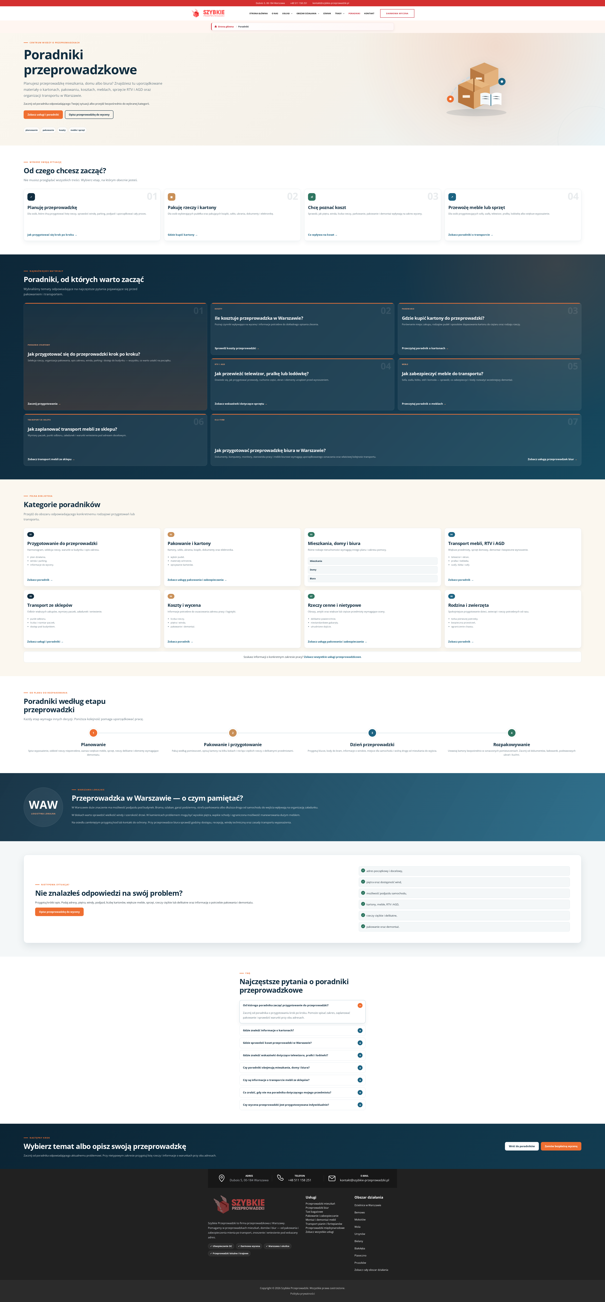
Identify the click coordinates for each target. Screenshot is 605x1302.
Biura (313, 578)
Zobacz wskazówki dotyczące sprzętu (240, 403)
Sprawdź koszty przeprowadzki (236, 348)
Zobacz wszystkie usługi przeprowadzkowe (332, 657)
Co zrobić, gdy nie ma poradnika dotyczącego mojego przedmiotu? (287, 1092)
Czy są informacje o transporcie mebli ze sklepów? (276, 1080)
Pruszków (360, 1262)
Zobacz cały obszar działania (371, 1270)
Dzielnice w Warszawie (367, 1205)
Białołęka (359, 1248)
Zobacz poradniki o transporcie (469, 234)
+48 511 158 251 (298, 3)
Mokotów (360, 1219)
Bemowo (359, 1212)
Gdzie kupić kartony (181, 234)
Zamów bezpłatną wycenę (561, 1146)
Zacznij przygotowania (43, 403)
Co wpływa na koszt (321, 234)
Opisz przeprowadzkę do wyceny (89, 114)
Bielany (358, 1241)
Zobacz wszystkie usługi (320, 1232)
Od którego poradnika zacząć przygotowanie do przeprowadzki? (285, 1005)
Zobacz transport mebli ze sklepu (50, 459)
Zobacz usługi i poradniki (43, 114)
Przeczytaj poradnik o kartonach (424, 348)
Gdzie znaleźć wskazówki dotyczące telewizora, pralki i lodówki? (285, 1055)
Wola (357, 1227)
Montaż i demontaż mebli (321, 1219)
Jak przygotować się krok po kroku (51, 234)
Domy (313, 569)
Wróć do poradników (522, 1146)
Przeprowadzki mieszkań (320, 1203)
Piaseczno (360, 1255)
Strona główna (226, 26)
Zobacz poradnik (38, 580)
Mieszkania (316, 560)
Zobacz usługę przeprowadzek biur (551, 459)
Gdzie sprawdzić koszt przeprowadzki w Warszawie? (277, 1043)
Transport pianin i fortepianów (324, 1224)
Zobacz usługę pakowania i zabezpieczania (196, 580)
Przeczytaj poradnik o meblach (423, 403)
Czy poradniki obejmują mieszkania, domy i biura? (276, 1067)
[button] (291, 13)
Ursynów (359, 1234)
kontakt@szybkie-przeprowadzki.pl (331, 3)
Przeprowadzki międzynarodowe (325, 1228)
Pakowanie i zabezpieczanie (322, 1216)
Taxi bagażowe (314, 1211)
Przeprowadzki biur (317, 1207)
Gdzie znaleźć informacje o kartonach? (268, 1030)
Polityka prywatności (302, 1293)
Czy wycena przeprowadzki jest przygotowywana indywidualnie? (286, 1105)
